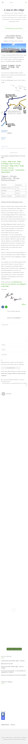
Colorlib (13, 739)
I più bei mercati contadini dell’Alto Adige (14, 383)
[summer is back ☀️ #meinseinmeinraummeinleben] (14, 584)
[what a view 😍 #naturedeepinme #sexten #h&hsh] (14, 459)
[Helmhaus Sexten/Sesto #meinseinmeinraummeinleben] (14, 484)
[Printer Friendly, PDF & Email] (23, 304)
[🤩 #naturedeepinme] (14, 559)
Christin (21, 41)
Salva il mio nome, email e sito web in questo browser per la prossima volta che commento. (12, 363)
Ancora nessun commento (13, 311)
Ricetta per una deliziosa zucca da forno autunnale (13, 675)
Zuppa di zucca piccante (7, 663)
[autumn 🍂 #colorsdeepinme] (14, 534)
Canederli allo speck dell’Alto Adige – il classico (13, 660)
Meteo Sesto (3, 711)
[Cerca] (26, 2)
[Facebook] (3, 714)
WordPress (23, 739)
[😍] (14, 509)
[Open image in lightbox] (13, 114)
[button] (2, 307)
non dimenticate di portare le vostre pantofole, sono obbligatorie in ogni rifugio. (13, 284)
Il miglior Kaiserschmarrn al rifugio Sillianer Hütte (12, 380)
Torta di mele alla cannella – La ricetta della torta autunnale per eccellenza (13, 671)
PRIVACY (13, 724)
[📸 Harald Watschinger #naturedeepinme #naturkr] (14, 409)
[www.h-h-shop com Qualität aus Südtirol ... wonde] (14, 634)
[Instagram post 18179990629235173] (14, 609)
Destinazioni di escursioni (14, 28)
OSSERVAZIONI (5, 724)
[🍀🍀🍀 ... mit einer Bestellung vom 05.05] (14, 434)
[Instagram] (3, 718)
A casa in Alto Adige (14, 10)
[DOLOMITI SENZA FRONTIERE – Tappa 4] (13, 48)
